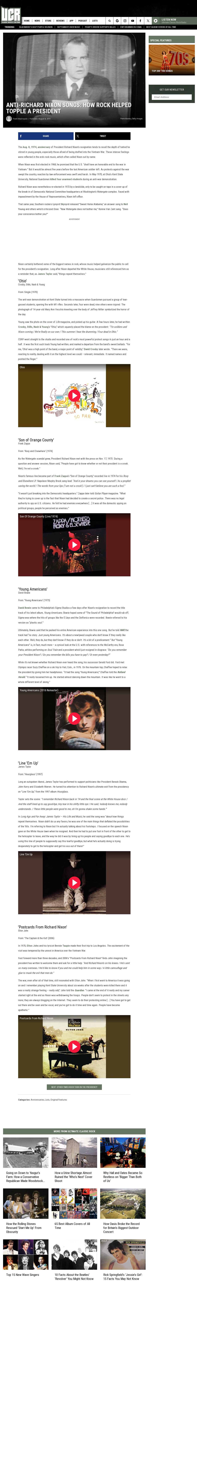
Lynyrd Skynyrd (61, 204)
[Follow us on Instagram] (125, 21)
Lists (95, 21)
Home (27, 21)
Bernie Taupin (62, 945)
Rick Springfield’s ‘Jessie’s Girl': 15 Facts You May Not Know (122, 1277)
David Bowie (24, 607)
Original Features (58, 1100)
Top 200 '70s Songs (162, 71)
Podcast (82, 21)
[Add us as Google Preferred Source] (117, 21)
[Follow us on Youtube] (132, 21)
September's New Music (68, 27)
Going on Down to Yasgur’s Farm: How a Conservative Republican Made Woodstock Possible (24, 1177)
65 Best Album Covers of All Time (72, 1226)
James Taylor (45, 273)
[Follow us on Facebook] (140, 21)
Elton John (33, 945)
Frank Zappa (61, 476)
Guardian (79, 990)
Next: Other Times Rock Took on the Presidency (74, 1087)
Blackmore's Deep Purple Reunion (35, 27)
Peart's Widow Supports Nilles (100, 27)
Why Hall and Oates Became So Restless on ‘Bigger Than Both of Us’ (122, 1177)
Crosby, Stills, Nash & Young (33, 326)
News (37, 21)
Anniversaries (37, 1100)
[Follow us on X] (148, 21)
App (71, 21)
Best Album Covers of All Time (161, 27)
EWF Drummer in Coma (131, 27)
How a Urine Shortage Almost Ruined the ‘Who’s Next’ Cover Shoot (73, 1177)
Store (48, 21)
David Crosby (91, 349)
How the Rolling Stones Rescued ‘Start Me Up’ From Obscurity (23, 1228)
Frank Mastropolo (20, 119)
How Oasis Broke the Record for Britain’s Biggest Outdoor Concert (121, 1228)
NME (122, 630)
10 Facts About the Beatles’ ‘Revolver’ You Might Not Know (74, 1277)
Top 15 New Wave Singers (22, 1275)
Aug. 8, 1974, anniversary (36, 147)
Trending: (10, 27)
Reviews (60, 21)
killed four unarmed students (66, 179)
